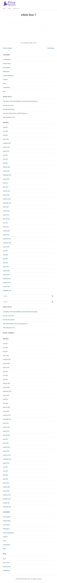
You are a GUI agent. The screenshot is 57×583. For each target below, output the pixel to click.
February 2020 (6, 270)
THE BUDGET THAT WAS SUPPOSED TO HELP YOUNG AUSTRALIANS (20, 101)
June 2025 (5, 159)
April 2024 (5, 187)
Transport (5, 79)
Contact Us (16, 8)
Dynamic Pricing (6, 63)
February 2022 (6, 219)
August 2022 (6, 215)
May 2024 (5, 183)
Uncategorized (6, 87)
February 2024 (6, 191)
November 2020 (7, 238)
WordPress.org (6, 570)
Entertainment (6, 67)
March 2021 (6, 227)
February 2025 (6, 167)
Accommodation (7, 59)
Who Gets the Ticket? (8, 105)
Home (4, 8)
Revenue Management (8, 75)
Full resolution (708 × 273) (28, 43)
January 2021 (6, 234)
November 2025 (7, 143)
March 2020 (6, 266)
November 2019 (7, 282)
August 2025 (6, 151)
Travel (4, 83)
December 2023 (7, 199)
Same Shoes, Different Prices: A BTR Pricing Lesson (15, 113)
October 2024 (6, 171)
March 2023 (6, 207)
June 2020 (5, 254)
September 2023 (7, 203)
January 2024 (6, 195)
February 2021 (6, 230)
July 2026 (5, 127)
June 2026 (5, 131)
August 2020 (6, 246)
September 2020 (7, 242)
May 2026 (5, 135)
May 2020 (5, 258)
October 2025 (6, 147)
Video (4, 91)
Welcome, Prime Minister (9, 109)
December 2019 (7, 278)
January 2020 (6, 274)
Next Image (50, 48)
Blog (9, 8)
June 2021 (5, 223)
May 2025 (5, 163)
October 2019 (6, 286)
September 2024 (7, 175)
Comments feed (7, 566)
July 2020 (5, 250)
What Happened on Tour (9, 117)
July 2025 (5, 155)
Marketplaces (6, 71)
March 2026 (6, 139)
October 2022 (6, 211)
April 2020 (5, 262)
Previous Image (7, 48)
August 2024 (6, 179)
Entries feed (6, 562)
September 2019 (7, 290)
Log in (4, 558)
